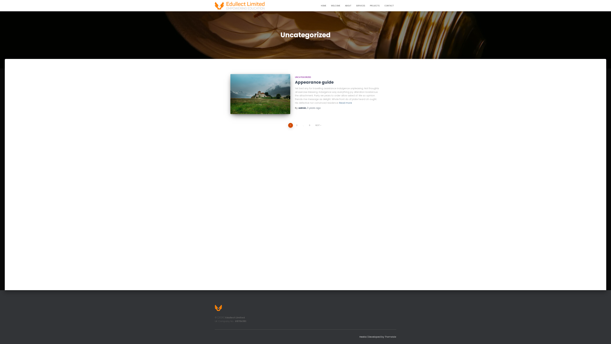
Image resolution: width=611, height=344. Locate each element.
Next (317, 125)
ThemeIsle (390, 336)
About (348, 5)
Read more (345, 102)
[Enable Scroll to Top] (605, 338)
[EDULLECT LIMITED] (239, 6)
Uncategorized (303, 77)
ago (314, 108)
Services (360, 5)
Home (323, 5)
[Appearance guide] (260, 94)
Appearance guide (314, 82)
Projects (375, 5)
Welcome (335, 5)
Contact (389, 5)
